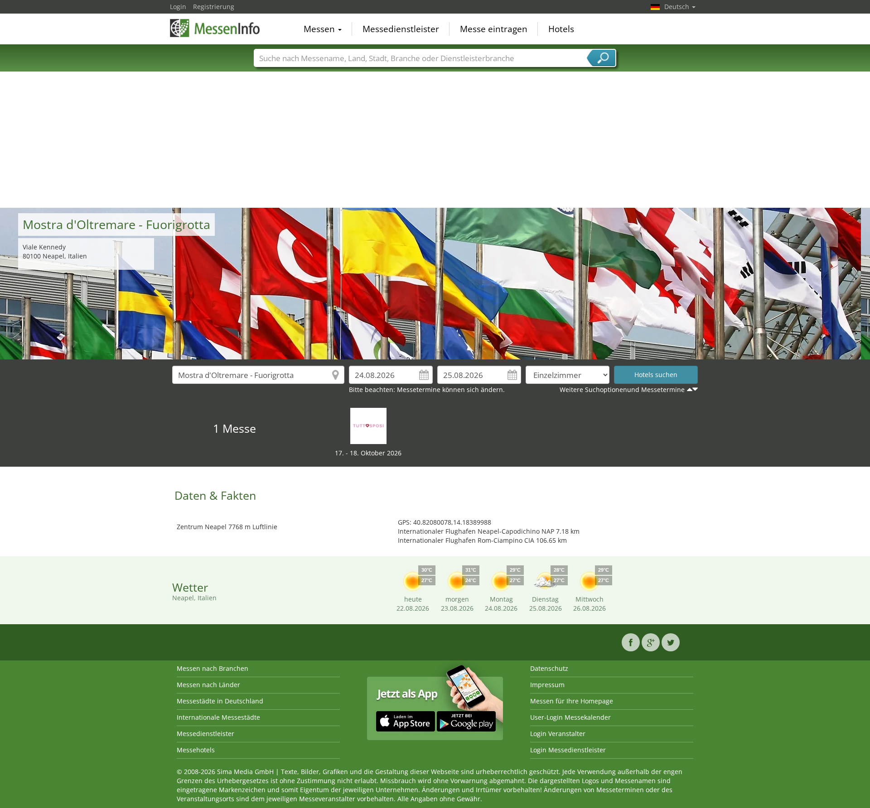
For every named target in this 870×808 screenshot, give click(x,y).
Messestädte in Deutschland (220, 701)
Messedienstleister (400, 29)
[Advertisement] (435, 139)
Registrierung (213, 6)
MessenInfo (215, 28)
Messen (320, 29)
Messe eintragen (493, 29)
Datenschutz (549, 668)
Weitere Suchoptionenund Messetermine (622, 389)
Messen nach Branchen (212, 668)
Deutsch (677, 6)
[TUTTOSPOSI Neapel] (368, 425)
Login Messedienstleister (568, 750)
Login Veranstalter (557, 733)
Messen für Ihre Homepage (571, 701)
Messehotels (196, 750)
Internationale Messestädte (218, 717)
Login (178, 6)
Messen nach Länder (208, 684)
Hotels (561, 29)
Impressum (547, 684)
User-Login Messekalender (570, 717)
